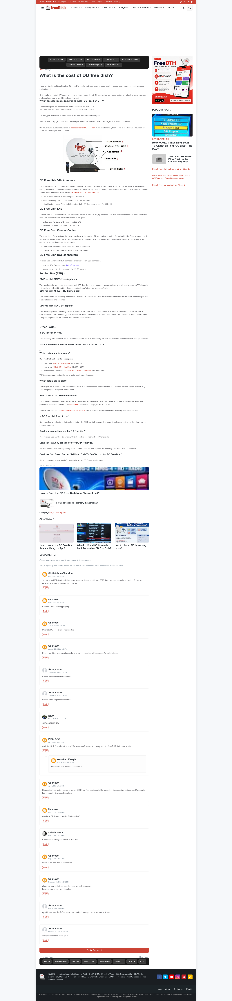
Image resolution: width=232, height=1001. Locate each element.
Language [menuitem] (107, 8)
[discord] (184, 2)
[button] (42, 8)
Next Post (143, 957)
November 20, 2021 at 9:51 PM (58, 882)
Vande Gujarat (89, 961)
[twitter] (165, 977)
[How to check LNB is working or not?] (132, 533)
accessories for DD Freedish (83, 128)
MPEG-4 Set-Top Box (61, 367)
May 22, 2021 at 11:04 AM (56, 859)
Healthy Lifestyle (66, 759)
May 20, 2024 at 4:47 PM (56, 908)
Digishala (75, 961)
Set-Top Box (61, 513)
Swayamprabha (61, 961)
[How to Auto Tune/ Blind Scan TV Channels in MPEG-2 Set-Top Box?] (172, 125)
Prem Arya (54, 739)
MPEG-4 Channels (75, 59)
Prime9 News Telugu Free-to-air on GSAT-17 (171, 169)
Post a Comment (94, 950)
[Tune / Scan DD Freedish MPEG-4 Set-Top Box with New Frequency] (159, 159)
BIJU (51, 715)
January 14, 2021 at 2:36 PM (57, 649)
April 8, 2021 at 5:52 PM (56, 786)
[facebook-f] (159, 977)
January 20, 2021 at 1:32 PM (57, 672)
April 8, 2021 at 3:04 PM (56, 742)
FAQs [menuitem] (170, 8)
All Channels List (111, 59)
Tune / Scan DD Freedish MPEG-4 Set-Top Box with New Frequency (179, 159)
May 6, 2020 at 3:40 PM (56, 576)
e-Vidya (47, 961)
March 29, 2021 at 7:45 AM (57, 719)
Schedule (108, 2)
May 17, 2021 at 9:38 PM (56, 812)
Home (41, 2)
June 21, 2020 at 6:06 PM (56, 626)
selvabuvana (55, 832)
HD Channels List (93, 59)
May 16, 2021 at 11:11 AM (65, 762)
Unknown (53, 599)
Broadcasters (51, 2)
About (167, 989)
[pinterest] (184, 977)
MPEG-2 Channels (57, 59)
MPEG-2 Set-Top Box (61, 363)
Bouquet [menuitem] (123, 8)
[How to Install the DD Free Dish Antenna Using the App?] (56, 533)
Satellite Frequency (95, 65)
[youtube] (171, 977)
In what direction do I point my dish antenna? (77, 503)
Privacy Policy (83, 2)
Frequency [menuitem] (91, 8)
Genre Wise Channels (130, 59)
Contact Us (178, 989)
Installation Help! (113, 65)
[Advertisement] (116, 34)
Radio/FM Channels (75, 65)
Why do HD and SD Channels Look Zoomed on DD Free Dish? (94, 547)
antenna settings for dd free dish (85, 192)
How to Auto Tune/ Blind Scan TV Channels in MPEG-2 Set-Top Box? (172, 146)
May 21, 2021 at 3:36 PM (56, 835)
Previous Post (46, 957)
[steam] (188, 2)
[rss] (190, 977)
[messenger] (192, 2)
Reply (45, 588)
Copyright (62, 2)
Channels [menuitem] (75, 8)
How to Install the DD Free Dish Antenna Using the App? (56, 547)
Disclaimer (72, 2)
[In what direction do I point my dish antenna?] (46, 503)
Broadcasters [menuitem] (141, 8)
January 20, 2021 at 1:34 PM (57, 695)
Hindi (93, 2)
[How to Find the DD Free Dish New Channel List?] (94, 478)
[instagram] (181, 2)
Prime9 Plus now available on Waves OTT (170, 185)
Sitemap (117, 2)
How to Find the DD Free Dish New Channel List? (69, 493)
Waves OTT (119, 961)
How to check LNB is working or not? (130, 547)
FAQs (48, 69)
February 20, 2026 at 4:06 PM (58, 931)
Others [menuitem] (158, 8)
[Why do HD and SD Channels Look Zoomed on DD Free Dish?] (94, 533)
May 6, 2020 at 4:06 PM (56, 602)
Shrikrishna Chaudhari (61, 573)
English (100, 2)
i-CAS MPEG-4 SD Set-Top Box (77, 371)
